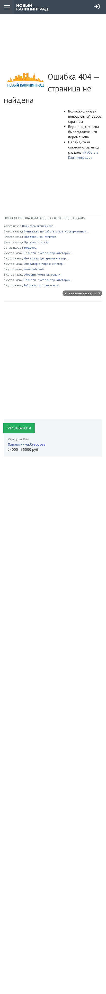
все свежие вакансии (81, 293)
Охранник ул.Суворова (27, 444)
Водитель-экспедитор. (38, 226)
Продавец (29, 247)
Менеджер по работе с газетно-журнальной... (56, 231)
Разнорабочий (34, 269)
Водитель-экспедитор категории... (48, 253)
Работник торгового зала (41, 285)
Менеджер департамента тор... (46, 258)
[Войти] (97, 6)
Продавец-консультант (40, 237)
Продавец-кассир (36, 242)
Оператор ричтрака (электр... (45, 264)
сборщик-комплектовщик (42, 274)
